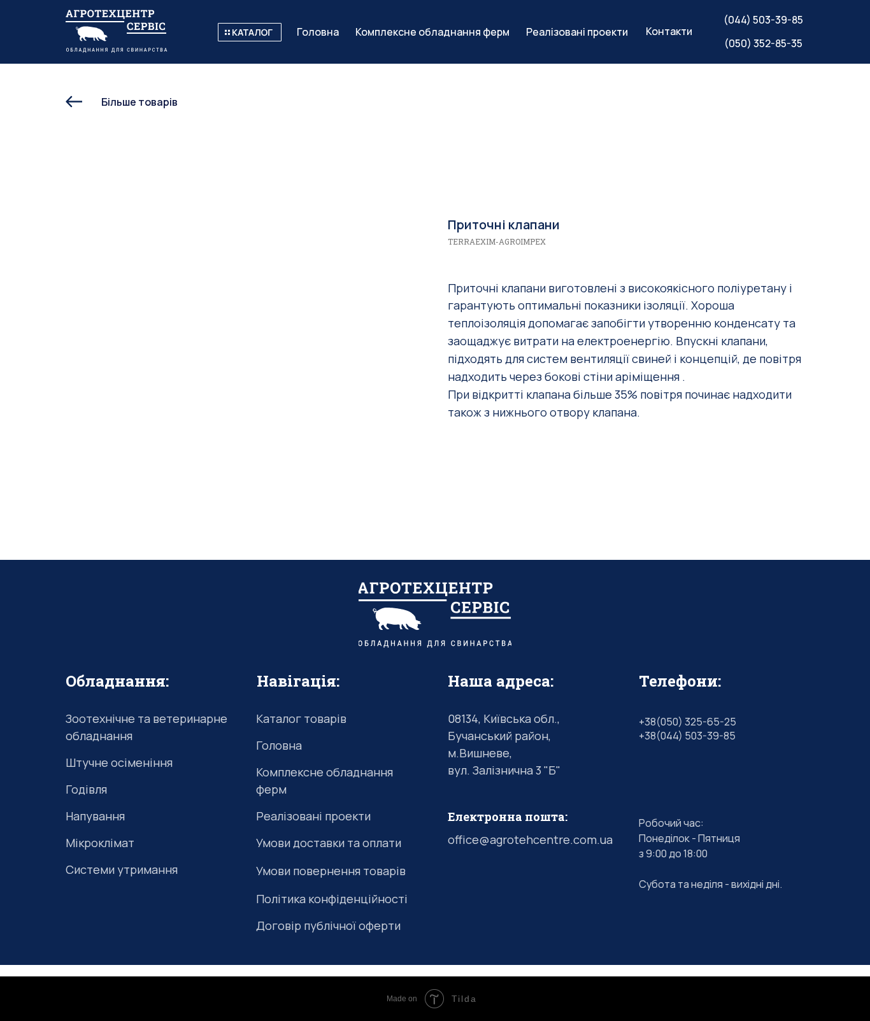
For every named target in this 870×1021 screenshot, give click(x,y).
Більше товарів (139, 102)
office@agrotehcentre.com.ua (530, 839)
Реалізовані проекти (313, 816)
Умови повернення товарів (331, 870)
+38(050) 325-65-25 (687, 722)
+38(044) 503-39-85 (687, 736)
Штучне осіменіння (119, 762)
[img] (250, 32)
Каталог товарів (301, 718)
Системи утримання (122, 869)
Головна (279, 745)
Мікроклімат (100, 842)
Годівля (86, 789)
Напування (95, 816)
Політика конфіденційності (332, 898)
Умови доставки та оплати (328, 842)
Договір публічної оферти (328, 925)
